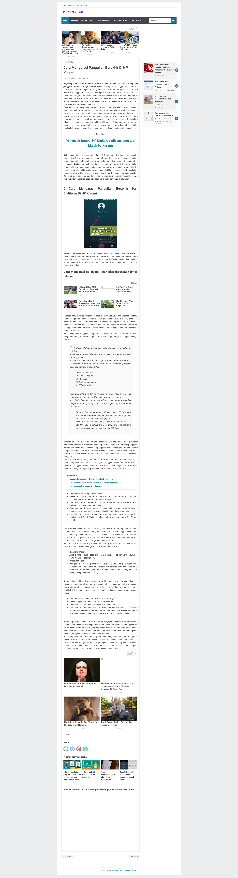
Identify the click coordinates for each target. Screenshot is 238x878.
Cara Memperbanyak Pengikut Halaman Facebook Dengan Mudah (95, 483)
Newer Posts (67, 857)
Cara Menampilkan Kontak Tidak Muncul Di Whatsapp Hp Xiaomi (164, 115)
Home (63, 6)
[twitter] (72, 748)
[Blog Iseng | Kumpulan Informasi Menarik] (73, 12)
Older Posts (133, 857)
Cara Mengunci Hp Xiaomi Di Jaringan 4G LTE (88, 486)
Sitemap (71, 6)
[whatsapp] (85, 748)
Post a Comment (82, 78)
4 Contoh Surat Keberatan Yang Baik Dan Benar (163, 98)
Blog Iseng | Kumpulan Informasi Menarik (122, 870)
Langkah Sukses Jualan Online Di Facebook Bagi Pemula (92, 479)
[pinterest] (78, 748)
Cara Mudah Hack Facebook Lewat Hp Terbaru (162, 84)
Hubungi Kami (82, 6)
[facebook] (65, 748)
